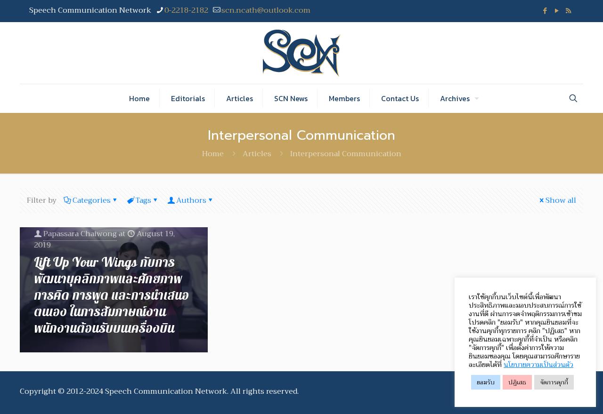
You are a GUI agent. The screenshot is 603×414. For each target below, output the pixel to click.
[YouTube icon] (556, 11)
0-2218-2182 (186, 10)
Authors (191, 200)
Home (213, 153)
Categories (92, 200)
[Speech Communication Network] (302, 53)
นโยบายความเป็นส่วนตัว (538, 364)
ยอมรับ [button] (486, 382)
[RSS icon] (568, 11)
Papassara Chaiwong (80, 233)
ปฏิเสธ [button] (517, 382)
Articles (257, 153)
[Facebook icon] (544, 11)
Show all (561, 200)
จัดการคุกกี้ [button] (554, 382)
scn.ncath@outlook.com (265, 10)
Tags (143, 200)
